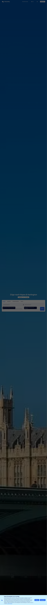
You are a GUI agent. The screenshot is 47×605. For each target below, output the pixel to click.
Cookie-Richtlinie (9, 603)
